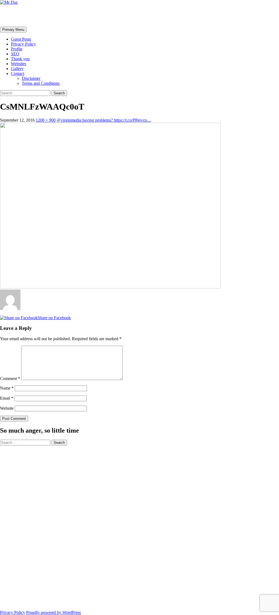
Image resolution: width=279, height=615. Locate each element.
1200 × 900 (46, 120)
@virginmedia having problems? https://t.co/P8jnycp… (104, 120)
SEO (15, 54)
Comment (10, 378)
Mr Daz (14, 15)
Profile (16, 49)
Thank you (20, 58)
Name (7, 388)
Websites (18, 63)
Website (7, 408)
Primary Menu (13, 30)
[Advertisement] (22, 527)
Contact (17, 73)
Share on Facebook (54, 317)
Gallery (17, 68)
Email (6, 398)
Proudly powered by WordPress (53, 612)
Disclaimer (31, 78)
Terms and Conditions (41, 83)
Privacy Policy (23, 44)
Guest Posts (21, 39)
